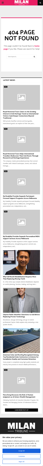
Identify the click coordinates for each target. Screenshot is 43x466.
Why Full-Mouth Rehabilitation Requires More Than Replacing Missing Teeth (19, 277)
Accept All (21, 451)
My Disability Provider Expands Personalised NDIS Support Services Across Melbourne (21, 237)
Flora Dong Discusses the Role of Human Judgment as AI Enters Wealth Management (19, 396)
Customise (21, 456)
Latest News (9, 80)
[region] (21, 450)
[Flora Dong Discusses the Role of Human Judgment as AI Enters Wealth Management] (21, 380)
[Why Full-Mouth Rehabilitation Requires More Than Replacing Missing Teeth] (21, 262)
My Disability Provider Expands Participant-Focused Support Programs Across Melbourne (20, 197)
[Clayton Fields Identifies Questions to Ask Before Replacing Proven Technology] (21, 300)
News (5, 86)
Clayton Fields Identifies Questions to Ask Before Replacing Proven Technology (21, 315)
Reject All (21, 461)
